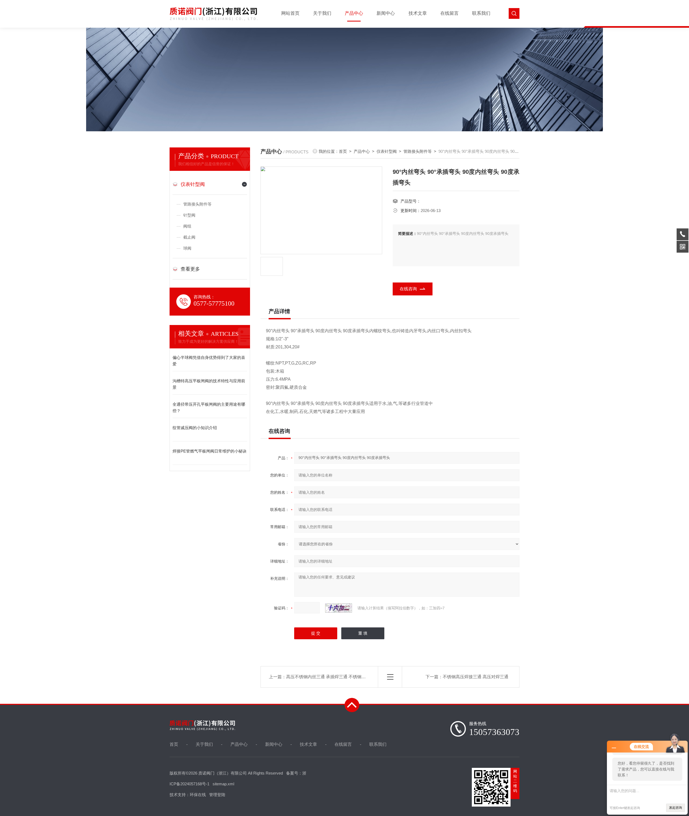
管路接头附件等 (197, 204)
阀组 (187, 226)
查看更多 (190, 269)
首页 (343, 151)
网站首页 (290, 13)
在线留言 (449, 13)
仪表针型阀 (193, 184)
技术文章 (418, 13)
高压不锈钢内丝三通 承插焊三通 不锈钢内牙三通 (332, 676)
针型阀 (189, 215)
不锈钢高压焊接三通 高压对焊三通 (475, 676)
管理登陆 (217, 794)
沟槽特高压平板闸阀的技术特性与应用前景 (209, 384)
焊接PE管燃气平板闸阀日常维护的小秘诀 (210, 451)
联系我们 (481, 13)
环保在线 (198, 794)
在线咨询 (408, 289)
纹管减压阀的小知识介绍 (195, 427)
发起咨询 (675, 808)
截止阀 (189, 237)
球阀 (187, 248)
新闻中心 (386, 13)
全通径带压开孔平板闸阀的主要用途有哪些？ (209, 407)
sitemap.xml (223, 784)
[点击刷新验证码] (338, 608)
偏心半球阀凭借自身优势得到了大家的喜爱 (209, 360)
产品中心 (354, 13)
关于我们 (322, 13)
